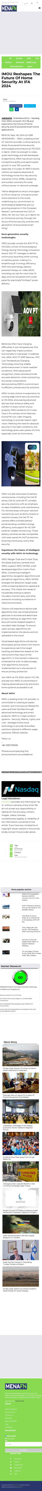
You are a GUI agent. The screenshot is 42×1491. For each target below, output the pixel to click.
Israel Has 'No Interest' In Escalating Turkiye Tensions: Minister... (17, 1263)
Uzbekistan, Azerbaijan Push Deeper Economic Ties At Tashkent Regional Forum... (18, 1128)
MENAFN (7, 118)
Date (5, 99)
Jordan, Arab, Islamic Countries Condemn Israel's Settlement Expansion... (19, 1069)
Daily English (11, 1436)
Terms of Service (11, 1409)
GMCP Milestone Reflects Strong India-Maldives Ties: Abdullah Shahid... (31, 908)
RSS (15, 1474)
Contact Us (9, 1415)
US (8, 58)
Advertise (8, 1418)
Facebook (17, 1459)
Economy (20, 62)
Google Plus (18, 1465)
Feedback (8, 1427)
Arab (28, 58)
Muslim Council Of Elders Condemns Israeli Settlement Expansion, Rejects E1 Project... (20, 1211)
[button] (32, 3)
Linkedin (17, 1471)
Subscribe (23, 1450)
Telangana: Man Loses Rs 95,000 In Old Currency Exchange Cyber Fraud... (19, 1185)
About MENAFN (11, 1421)
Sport (28, 66)
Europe (19, 58)
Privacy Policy (10, 1412)
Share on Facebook (15, 106)
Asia (37, 58)
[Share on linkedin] (17, 109)
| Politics (8, 62)
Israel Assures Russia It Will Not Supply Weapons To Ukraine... (18, 1237)
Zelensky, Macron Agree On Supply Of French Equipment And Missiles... (18, 1096)
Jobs (6, 1424)
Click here (19, 1401)
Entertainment (13, 66)
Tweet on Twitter (30, 106)
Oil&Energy (33, 62)
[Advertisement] (21, 32)
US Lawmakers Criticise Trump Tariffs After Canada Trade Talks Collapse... (31, 953)
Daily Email (18, 1468)
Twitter (16, 1462)
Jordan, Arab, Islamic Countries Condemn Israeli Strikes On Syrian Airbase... (19, 1290)
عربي (26, 3)
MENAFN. (16, 1485)
